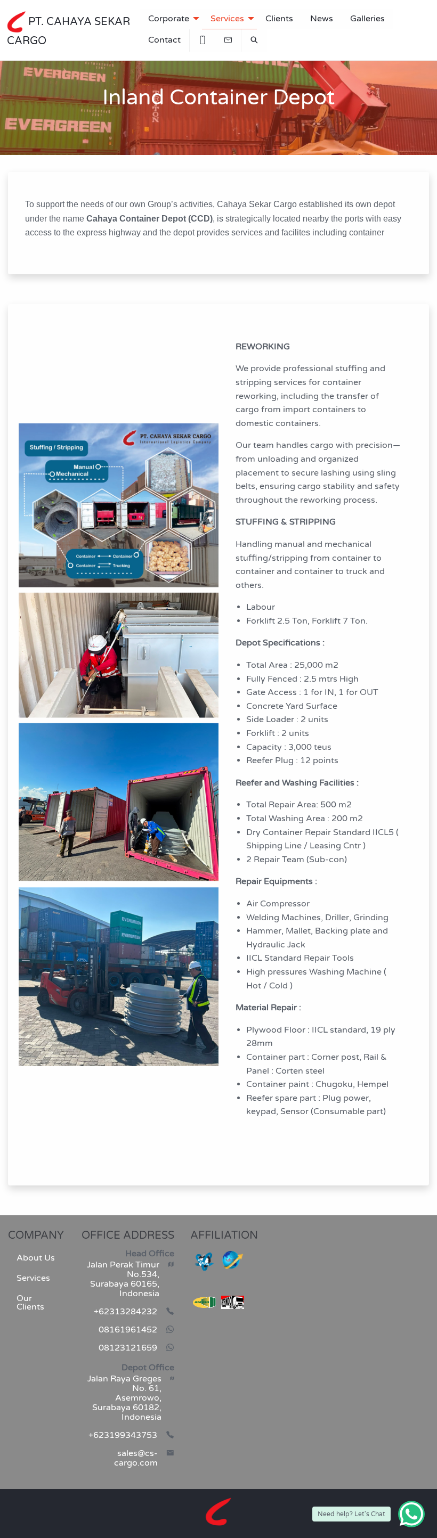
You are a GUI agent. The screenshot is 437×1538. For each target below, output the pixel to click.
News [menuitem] (321, 18)
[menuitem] (202, 40)
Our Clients (30, 1302)
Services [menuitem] (227, 18)
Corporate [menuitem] (168, 18)
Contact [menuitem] (164, 40)
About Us (36, 1258)
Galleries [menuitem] (367, 18)
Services (33, 1278)
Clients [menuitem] (279, 18)
